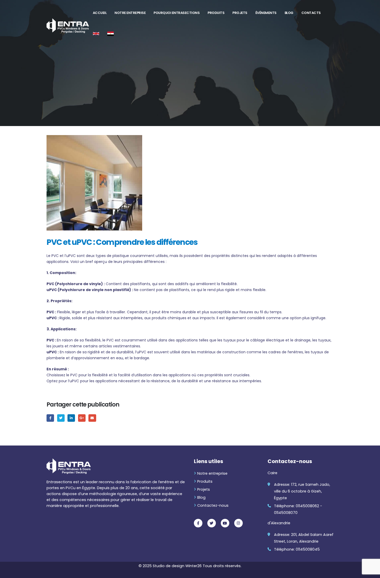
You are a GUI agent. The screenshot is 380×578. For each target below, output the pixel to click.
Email (92, 418)
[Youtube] (225, 523)
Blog (289, 12)
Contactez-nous (213, 505)
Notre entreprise (130, 12)
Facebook (50, 418)
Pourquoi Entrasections (177, 12)
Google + (82, 418)
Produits (216, 12)
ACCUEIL (100, 12)
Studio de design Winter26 (178, 565)
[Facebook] (198, 523)
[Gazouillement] (211, 523)
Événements (266, 12)
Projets (239, 12)
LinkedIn (71, 418)
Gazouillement (61, 418)
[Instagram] (238, 523)
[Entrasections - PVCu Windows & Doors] (68, 25)
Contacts (311, 12)
